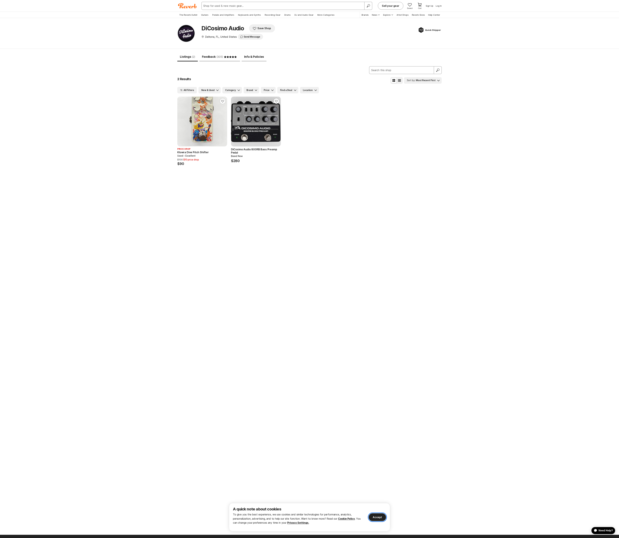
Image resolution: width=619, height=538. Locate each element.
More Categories (325, 15)
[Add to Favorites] (222, 101)
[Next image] (222, 121)
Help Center (434, 15)
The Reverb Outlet (188, 15)
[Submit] (438, 70)
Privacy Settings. (298, 522)
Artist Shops (403, 15)
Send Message (252, 36)
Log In (439, 6)
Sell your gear (390, 5)
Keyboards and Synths (249, 15)
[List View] (399, 80)
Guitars (204, 15)
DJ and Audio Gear (304, 15)
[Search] (368, 6)
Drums (287, 15)
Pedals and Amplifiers (223, 15)
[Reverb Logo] (187, 6)
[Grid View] (393, 80)
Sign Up (429, 6)
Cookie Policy (346, 518)
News (374, 15)
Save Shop (264, 28)
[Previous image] (181, 121)
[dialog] (309, 517)
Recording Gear (272, 15)
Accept (377, 517)
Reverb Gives (418, 15)
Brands (365, 15)
